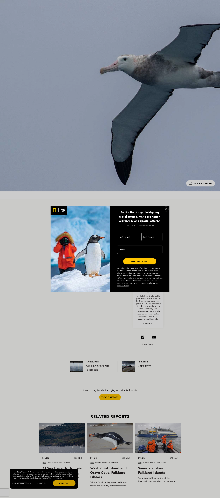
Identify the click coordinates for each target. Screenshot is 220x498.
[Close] (166, 208)
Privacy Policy (123, 285)
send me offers (139, 261)
